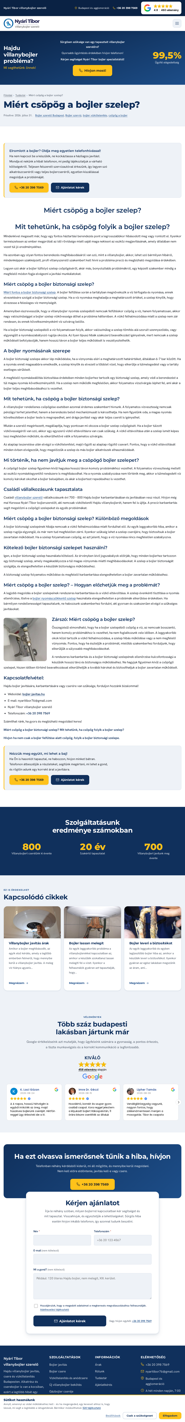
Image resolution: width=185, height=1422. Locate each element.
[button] (161, 8)
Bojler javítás (58, 1365)
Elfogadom (170, 1415)
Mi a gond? (48, 1269)
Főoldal (8, 95)
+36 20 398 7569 (142, 1321)
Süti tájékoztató (92, 1408)
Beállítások (113, 1415)
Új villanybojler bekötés (65, 1385)
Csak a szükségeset (140, 1415)
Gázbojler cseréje (61, 1391)
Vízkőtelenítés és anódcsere (68, 1378)
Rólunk (99, 1371)
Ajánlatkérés (103, 1385)
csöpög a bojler (118, 115)
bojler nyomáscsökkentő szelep (54, 598)
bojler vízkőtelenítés (95, 115)
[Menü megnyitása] (177, 23)
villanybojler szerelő (29, 497)
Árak (98, 1365)
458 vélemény (87, 1069)
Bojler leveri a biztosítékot (150, 943)
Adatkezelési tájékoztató (54, 1309)
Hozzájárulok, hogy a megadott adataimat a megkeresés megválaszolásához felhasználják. (93, 1307)
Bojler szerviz (73, 115)
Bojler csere (57, 1371)
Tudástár (20, 95)
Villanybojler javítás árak (29, 943)
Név (36, 1231)
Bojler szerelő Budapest (49, 115)
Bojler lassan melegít (86, 943)
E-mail (46, 1250)
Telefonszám (102, 1231)
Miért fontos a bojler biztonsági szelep (30, 292)
